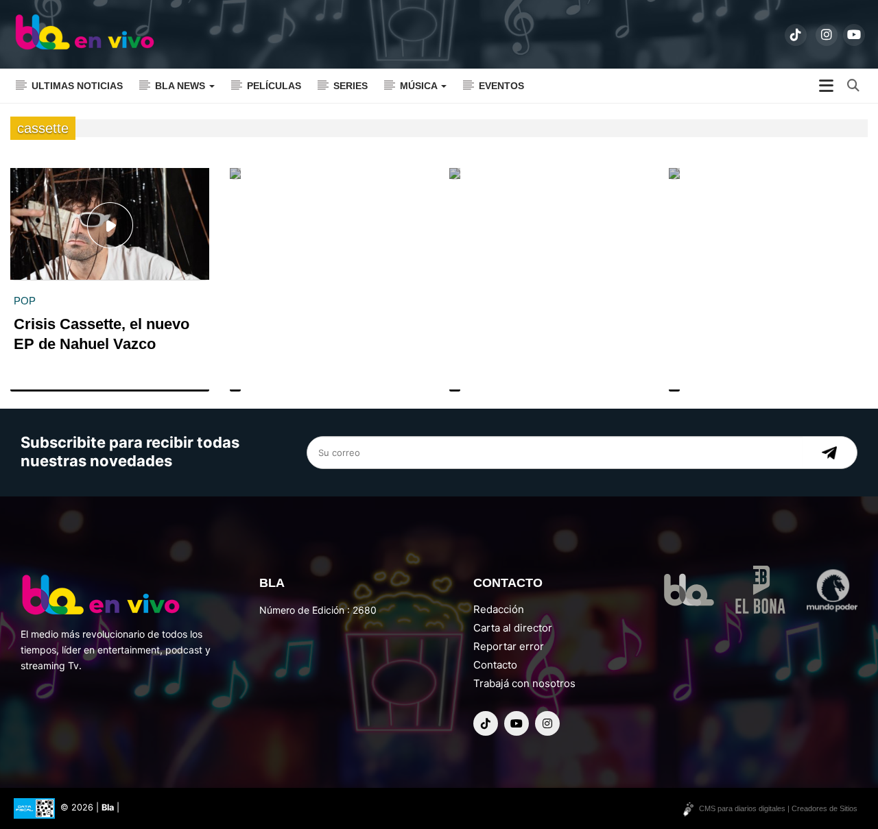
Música (420, 85)
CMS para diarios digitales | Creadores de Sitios (778, 808)
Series (350, 85)
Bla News (181, 85)
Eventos (501, 85)
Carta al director (512, 627)
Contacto (495, 664)
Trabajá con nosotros (524, 683)
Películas (274, 85)
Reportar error (508, 646)
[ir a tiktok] (796, 35)
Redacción (498, 609)
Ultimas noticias (77, 85)
